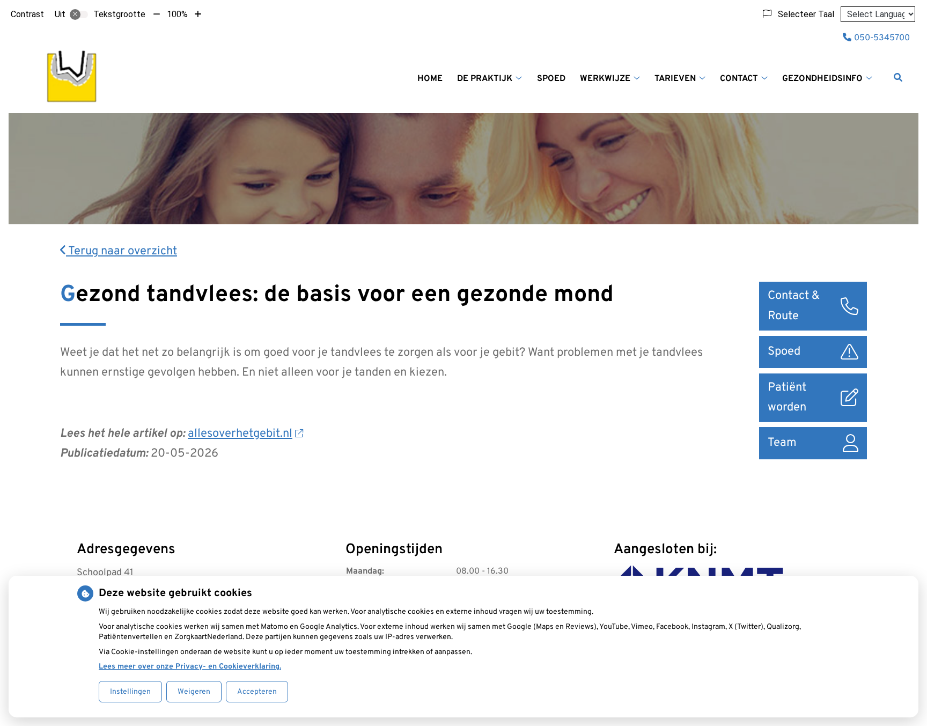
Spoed (551, 79)
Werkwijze (605, 79)
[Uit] (79, 14)
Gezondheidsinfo (822, 79)
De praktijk (484, 79)
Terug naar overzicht (121, 251)
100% (177, 14)
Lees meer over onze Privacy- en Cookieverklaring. (190, 666)
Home (430, 79)
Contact (739, 79)
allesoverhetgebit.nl (240, 434)
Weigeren (194, 691)
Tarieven (675, 79)
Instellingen (130, 691)
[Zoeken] (898, 77)
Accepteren (257, 691)
